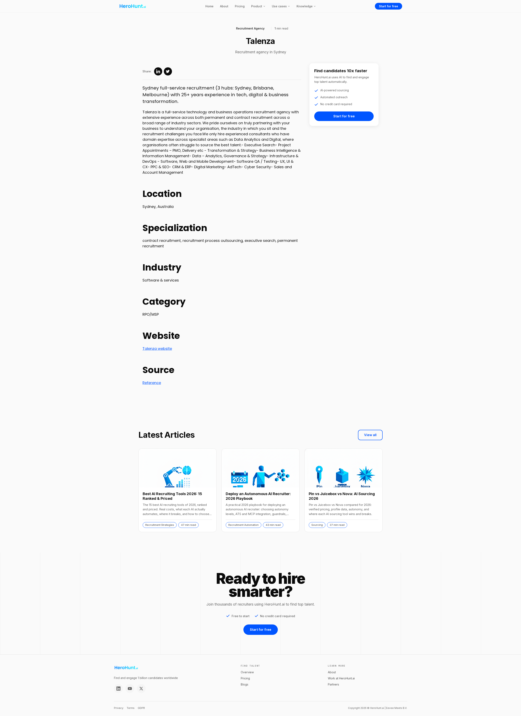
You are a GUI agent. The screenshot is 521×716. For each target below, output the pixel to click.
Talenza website (157, 348)
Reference (151, 382)
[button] (258, 6)
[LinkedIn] (118, 688)
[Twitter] (141, 688)
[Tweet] (168, 71)
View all (370, 435)
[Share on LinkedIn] (158, 71)
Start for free (388, 6)
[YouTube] (129, 688)
